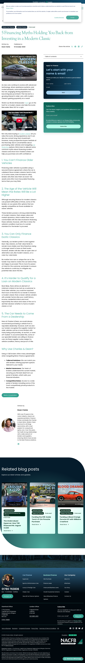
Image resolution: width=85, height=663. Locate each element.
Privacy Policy (9, 8)
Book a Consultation (10, 395)
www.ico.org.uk (9, 645)
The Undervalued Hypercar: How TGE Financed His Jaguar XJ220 (12, 524)
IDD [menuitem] (58, 628)
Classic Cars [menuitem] (26, 592)
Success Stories (65, 510)
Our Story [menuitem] (67, 587)
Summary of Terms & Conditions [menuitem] (47, 628)
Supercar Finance (37, 513)
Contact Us (7, 596)
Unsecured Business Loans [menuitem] (51, 587)
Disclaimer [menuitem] (15, 628)
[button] (73, 659)
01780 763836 (6, 620)
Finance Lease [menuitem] (47, 583)
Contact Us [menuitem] (67, 596)
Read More (7, 531)
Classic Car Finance (8, 27)
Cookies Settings (59, 17)
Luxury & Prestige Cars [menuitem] (29, 587)
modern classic (25, 134)
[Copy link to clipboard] (82, 46)
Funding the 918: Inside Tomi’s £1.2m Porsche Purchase (41, 519)
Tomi (27, 103)
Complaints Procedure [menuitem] (24, 628)
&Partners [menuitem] (67, 583)
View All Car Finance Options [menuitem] (31, 596)
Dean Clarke (6, 47)
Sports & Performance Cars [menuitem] (31, 583)
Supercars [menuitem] (25, 579)
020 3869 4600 (34, 616)
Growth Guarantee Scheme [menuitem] (51, 592)
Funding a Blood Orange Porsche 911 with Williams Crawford (70, 519)
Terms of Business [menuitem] (6, 628)
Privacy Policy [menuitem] (34, 628)
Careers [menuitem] (66, 592)
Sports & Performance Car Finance (12, 514)
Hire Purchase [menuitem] (47, 579)
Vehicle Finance (22, 27)
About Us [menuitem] (67, 579)
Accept (72, 17)
